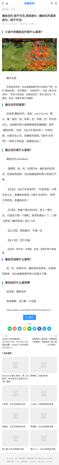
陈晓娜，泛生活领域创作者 (41, 426)
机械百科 (29, 3)
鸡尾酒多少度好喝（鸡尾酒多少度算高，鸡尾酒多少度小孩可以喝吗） (44, 342)
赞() (32, 24)
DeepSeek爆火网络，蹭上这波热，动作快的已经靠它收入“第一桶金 (15, 378)
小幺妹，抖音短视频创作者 (41, 404)
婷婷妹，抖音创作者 (39, 375)
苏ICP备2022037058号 (43, 458)
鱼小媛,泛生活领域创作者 (13, 449)
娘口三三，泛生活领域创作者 (42, 449)
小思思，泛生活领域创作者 (13, 404)
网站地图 (30, 458)
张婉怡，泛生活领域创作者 (13, 426)
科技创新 (5, 9)
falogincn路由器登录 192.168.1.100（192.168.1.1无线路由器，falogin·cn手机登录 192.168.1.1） (15, 343)
